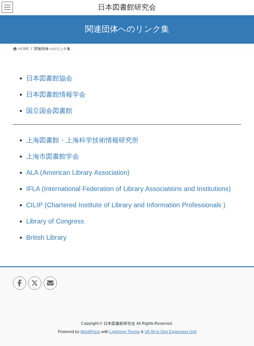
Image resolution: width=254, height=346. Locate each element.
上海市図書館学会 (52, 156)
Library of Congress (55, 221)
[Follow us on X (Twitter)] (34, 283)
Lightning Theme (124, 331)
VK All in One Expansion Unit (170, 331)
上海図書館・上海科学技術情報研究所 (82, 140)
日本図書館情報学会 (56, 94)
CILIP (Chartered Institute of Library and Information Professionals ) (126, 205)
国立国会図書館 (49, 110)
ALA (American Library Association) (78, 172)
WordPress (90, 331)
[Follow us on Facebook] (19, 283)
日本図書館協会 (49, 78)
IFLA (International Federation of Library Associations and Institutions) (128, 188)
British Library (46, 237)
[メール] (50, 283)
